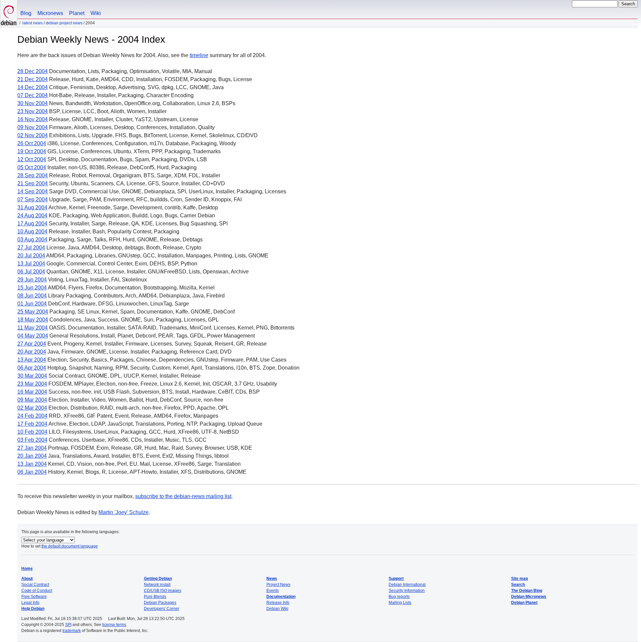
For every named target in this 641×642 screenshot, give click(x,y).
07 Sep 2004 (32, 199)
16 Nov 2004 (32, 119)
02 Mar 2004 (32, 408)
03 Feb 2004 (32, 440)
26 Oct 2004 (31, 143)
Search (518, 584)
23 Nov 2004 (32, 111)
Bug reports (399, 596)
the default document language (69, 546)
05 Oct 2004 (31, 167)
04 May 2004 (32, 336)
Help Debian (32, 608)
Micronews (50, 13)
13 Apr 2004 (31, 360)
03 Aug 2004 (32, 239)
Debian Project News (64, 23)
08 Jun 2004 (32, 295)
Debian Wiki (277, 608)
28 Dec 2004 (32, 71)
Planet (76, 13)
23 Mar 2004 (32, 384)
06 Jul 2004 (31, 271)
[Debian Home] (8, 13)
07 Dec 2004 (32, 95)
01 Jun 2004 (32, 303)
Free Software (34, 596)
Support (396, 578)
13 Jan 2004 (32, 464)
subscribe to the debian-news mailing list (183, 496)
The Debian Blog (526, 590)
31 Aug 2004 (32, 207)
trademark (71, 630)
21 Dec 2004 (32, 79)
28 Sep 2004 (32, 175)
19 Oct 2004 (31, 151)
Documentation (280, 596)
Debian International (407, 584)
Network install (157, 584)
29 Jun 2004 (32, 279)
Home (27, 568)
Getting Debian (158, 578)
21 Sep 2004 (32, 183)
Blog (25, 13)
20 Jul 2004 (31, 255)
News (271, 578)
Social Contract (35, 584)
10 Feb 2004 (32, 432)
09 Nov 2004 (32, 127)
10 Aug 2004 (32, 231)
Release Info (277, 602)
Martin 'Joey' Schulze (123, 512)
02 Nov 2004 (32, 135)
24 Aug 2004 (32, 215)
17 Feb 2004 (32, 424)
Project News (278, 584)
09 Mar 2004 (32, 400)
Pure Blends (155, 596)
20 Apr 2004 (31, 352)
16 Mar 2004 (32, 392)
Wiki (95, 13)
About (27, 578)
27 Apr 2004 (31, 344)
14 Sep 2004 (32, 191)
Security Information (407, 590)
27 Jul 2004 (31, 247)
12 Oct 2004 (31, 159)
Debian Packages (160, 602)
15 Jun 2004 (32, 287)
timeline (199, 55)
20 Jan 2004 (32, 456)
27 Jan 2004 (32, 448)
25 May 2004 (32, 311)
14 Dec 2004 (32, 87)
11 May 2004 (32, 328)
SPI (68, 624)
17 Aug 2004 (32, 223)
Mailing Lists (400, 602)
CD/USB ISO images (162, 590)
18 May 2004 (32, 320)
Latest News (32, 23)
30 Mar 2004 (32, 376)
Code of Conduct (36, 590)
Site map (519, 578)
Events (272, 590)
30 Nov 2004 (32, 103)
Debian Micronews (528, 596)
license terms (114, 624)
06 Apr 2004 (31, 368)
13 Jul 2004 (31, 263)
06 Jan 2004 (32, 472)
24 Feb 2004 (32, 416)
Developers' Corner (161, 608)
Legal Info (30, 602)
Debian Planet (524, 602)
